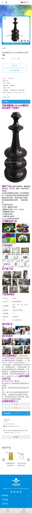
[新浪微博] (14, 492)
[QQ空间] (20, 492)
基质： (5, 80)
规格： (5, 92)
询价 (13, 65)
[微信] (11, 492)
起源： (5, 97)
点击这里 (16, 437)
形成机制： (6, 85)
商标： (5, 88)
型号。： (5, 78)
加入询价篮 (13, 70)
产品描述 (5, 101)
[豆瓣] (17, 492)
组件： (5, 83)
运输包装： (6, 90)
